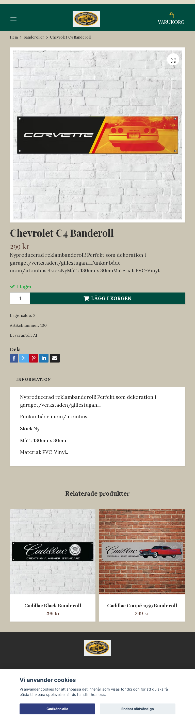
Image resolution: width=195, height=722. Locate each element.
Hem (14, 37)
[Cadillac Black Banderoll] (52, 553)
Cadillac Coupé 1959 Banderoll (142, 605)
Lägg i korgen (111, 298)
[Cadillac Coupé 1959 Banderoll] (142, 553)
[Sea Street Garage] (86, 19)
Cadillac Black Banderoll (52, 605)
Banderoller (34, 37)
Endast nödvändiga (137, 709)
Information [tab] (34, 379)
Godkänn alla (57, 709)
